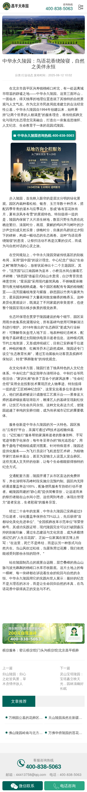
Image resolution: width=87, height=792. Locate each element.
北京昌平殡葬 (68, 650)
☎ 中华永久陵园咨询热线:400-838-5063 (43, 135)
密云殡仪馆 (27, 650)
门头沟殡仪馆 (47, 650)
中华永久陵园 (46, 93)
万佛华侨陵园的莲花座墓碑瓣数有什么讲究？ (65, 733)
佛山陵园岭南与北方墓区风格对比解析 (26, 733)
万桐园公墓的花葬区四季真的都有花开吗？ (26, 718)
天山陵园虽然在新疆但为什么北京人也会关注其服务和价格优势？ (65, 718)
